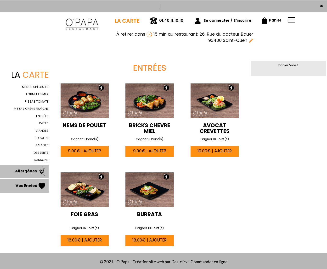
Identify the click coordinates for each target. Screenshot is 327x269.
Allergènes (26, 171)
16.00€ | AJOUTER (85, 240)
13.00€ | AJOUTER (149, 240)
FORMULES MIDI (37, 94)
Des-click (179, 261)
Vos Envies (27, 185)
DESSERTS (41, 152)
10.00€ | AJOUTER (214, 151)
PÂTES (44, 123)
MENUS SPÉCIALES (35, 87)
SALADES (42, 145)
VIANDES (42, 130)
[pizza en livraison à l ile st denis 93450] (82, 19)
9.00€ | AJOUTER (84, 151)
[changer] (250, 40)
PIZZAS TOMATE (37, 101)
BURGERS (42, 138)
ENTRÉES (42, 116)
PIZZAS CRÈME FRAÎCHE (31, 108)
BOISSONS (41, 160)
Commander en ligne (209, 261)
